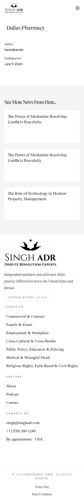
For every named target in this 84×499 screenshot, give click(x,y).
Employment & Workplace (27, 333)
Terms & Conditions (42, 494)
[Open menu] (77, 8)
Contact (12, 402)
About (11, 386)
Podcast (12, 394)
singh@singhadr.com (23, 422)
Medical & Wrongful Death (28, 357)
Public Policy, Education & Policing (35, 349)
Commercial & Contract (25, 316)
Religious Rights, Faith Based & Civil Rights (42, 366)
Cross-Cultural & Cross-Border (31, 341)
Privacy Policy (42, 487)
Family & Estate (19, 324)
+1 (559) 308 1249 (21, 431)
